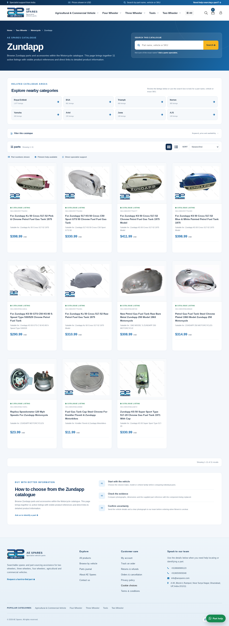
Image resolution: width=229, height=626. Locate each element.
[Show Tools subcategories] (158, 13)
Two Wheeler (170, 13)
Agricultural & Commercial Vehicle (75, 13)
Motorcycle (36, 30)
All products (85, 558)
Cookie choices (129, 585)
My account (126, 558)
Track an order (128, 563)
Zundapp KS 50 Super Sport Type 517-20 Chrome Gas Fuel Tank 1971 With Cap (140, 415)
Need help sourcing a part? (206, 2)
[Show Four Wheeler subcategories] (121, 13)
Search (210, 45)
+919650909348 (178, 573)
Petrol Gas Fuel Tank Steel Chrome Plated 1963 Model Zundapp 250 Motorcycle (195, 317)
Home (9, 30)
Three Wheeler (133, 13)
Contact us (84, 580)
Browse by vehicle (88, 563)
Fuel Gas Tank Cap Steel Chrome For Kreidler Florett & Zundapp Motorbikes (86, 415)
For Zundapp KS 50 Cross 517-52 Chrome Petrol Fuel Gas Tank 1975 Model (140, 219)
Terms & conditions (130, 591)
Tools (152, 13)
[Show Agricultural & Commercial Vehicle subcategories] (98, 13)
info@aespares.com (180, 578)
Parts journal (85, 569)
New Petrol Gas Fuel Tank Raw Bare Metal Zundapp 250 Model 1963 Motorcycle (140, 317)
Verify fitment (43, 246)
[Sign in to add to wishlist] (52, 248)
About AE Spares (87, 574)
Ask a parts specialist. (168, 53)
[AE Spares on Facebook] (205, 619)
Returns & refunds (130, 569)
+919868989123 (178, 568)
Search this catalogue (148, 38)
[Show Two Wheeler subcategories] (180, 13)
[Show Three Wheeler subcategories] (144, 13)
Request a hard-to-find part (20, 579)
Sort (185, 147)
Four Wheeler (110, 13)
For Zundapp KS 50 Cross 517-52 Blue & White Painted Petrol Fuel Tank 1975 (197, 219)
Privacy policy (128, 580)
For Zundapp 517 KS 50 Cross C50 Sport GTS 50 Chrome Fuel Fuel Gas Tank (85, 219)
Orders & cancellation (131, 574)
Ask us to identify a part (26, 515)
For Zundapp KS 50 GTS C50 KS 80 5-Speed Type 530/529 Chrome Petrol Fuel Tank (31, 317)
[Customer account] (220, 13)
